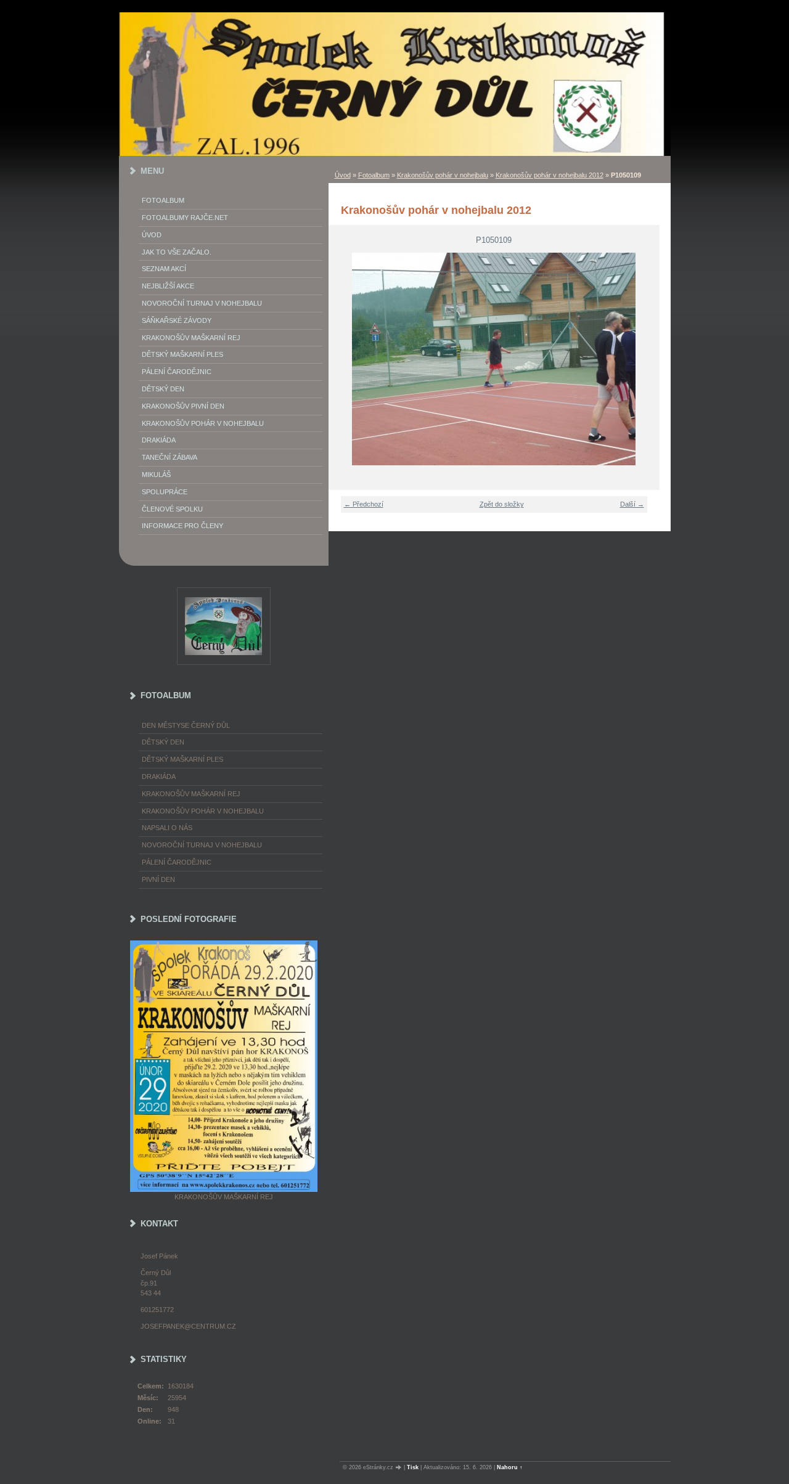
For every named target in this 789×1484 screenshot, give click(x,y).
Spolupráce (164, 491)
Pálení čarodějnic (176, 862)
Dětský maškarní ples (182, 354)
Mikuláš (156, 474)
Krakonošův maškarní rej (191, 337)
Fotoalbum (374, 175)
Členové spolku (172, 509)
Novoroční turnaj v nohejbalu (202, 303)
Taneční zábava (169, 457)
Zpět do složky (502, 504)
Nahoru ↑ (510, 1467)
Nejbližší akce (168, 286)
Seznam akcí (164, 268)
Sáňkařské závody (176, 320)
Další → (632, 504)
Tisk (413, 1467)
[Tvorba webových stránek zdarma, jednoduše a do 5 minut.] (399, 1467)
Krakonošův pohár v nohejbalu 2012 (549, 175)
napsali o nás (167, 827)
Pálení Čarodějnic (176, 371)
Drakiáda (159, 440)
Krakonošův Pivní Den (183, 406)
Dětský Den (163, 389)
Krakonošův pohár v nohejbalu (442, 175)
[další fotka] (642, 359)
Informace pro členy (182, 525)
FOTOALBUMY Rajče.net (185, 217)
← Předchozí (363, 504)
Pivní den (158, 879)
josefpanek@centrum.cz (188, 1326)
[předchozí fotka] (345, 359)
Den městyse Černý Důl (186, 725)
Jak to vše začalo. (176, 252)
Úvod (343, 175)
